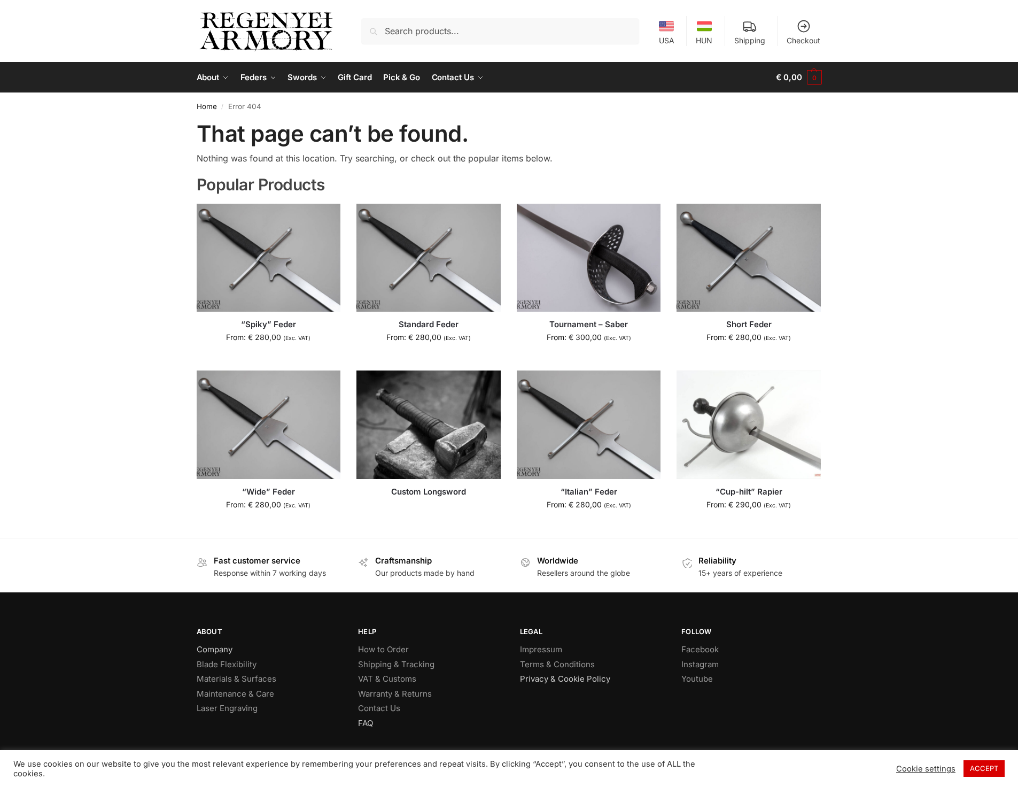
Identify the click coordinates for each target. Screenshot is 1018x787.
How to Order (383, 649)
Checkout (803, 40)
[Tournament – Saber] (589, 258)
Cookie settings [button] (925, 769)
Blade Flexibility (227, 664)
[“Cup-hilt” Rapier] (749, 425)
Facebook (700, 649)
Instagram (700, 664)
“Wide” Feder (268, 492)
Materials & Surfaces (236, 679)
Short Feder (749, 324)
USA (666, 40)
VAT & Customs (387, 679)
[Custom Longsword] (428, 425)
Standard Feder (429, 324)
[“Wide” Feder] (269, 425)
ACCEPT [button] (984, 768)
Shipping (749, 40)
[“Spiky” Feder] (269, 258)
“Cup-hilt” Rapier (749, 492)
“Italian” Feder (589, 492)
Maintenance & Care (235, 694)
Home (207, 106)
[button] (798, 77)
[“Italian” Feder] (589, 425)
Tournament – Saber (588, 324)
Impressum (541, 649)
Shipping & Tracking (396, 664)
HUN (704, 40)
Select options (268, 359)
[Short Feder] (749, 258)
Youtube (697, 679)
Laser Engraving (227, 708)
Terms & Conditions (557, 664)
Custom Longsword (428, 492)
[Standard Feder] (428, 258)
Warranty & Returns (395, 694)
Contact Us (379, 708)
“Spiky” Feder (268, 324)
